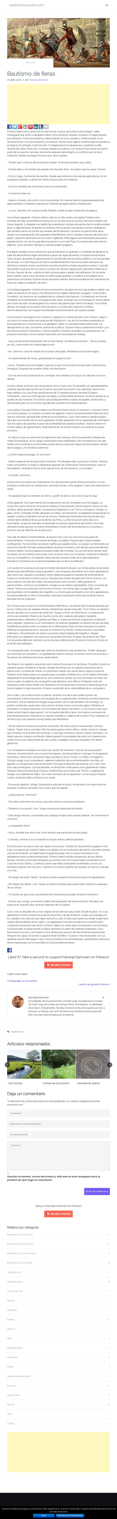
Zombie (11, 1423)
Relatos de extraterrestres (19, 1376)
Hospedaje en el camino (23, 980)
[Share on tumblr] (41, 126)
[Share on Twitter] (14, 126)
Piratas (10, 1367)
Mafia (9, 1338)
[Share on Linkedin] (36, 126)
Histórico (11, 1329)
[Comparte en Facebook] (9, 126)
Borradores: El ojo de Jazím (20, 1234)
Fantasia (10, 1319)
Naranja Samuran (38, 79)
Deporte (11, 1300)
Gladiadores (17, 1031)
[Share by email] (46, 126)
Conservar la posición (56, 1083)
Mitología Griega (14, 1348)
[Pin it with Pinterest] (30, 126)
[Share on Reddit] (25, 126)
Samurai (10, 1404)
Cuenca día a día (14, 1291)
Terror (10, 1414)
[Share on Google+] (20, 126)
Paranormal (12, 1357)
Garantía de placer (88, 1083)
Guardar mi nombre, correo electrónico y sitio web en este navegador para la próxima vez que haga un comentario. (53, 1178)
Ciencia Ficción (14, 1272)
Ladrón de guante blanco (93, 984)
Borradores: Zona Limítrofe (19, 1263)
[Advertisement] (58, 104)
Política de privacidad (70, 1516)
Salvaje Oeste (13, 1395)
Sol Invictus (15, 1083)
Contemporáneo (14, 1282)
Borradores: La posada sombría (21, 1253)
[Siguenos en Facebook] (9, 950)
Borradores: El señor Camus (20, 1244)
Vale (43, 1516)
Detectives (12, 1310)
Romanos (30, 63)
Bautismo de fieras (31, 73)
